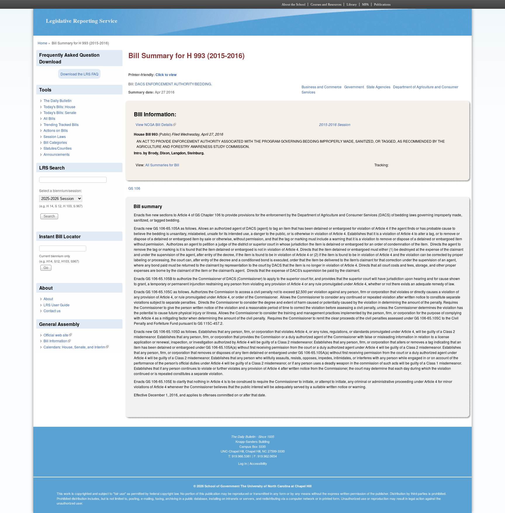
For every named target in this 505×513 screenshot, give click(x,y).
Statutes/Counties (58, 148)
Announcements (57, 154)
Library (352, 4)
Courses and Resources (326, 4)
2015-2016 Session (334, 124)
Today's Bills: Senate (60, 112)
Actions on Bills (56, 130)
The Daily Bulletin (58, 100)
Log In (242, 463)
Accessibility (258, 463)
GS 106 (134, 188)
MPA (365, 4)
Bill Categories (55, 142)
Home (42, 42)
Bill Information (57, 340)
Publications (382, 4)
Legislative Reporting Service (81, 21)
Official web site (58, 334)
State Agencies (378, 86)
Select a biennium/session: (60, 190)
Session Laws (55, 136)
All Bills (49, 118)
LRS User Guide (57, 304)
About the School (293, 4)
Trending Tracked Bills (61, 124)
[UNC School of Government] (175, 4)
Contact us (52, 310)
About (48, 298)
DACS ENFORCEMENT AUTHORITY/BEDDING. (173, 83)
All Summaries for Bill (162, 164)
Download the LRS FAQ (79, 73)
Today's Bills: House (59, 106)
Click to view (166, 74)
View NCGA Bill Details (156, 124)
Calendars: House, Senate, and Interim (76, 346)
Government (354, 86)
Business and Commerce (322, 86)
